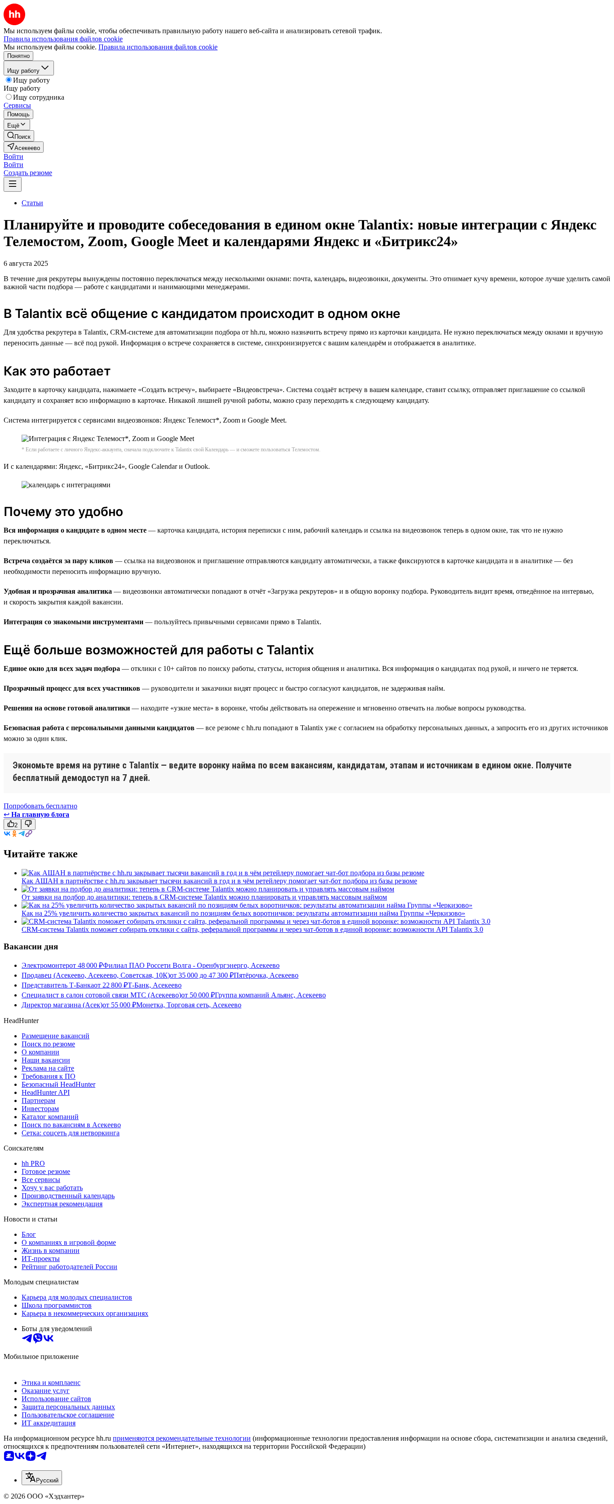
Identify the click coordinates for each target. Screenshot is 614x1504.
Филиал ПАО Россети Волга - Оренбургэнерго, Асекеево (191, 965)
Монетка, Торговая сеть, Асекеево (188, 1005)
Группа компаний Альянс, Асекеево (270, 995)
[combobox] (42, 1477)
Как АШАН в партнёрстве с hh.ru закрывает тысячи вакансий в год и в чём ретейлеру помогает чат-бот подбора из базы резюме (219, 881)
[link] (19, 135)
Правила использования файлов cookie (158, 47)
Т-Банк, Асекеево (155, 985)
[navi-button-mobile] (13, 184)
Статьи (32, 203)
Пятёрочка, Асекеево (266, 975)
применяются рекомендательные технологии (182, 1438)
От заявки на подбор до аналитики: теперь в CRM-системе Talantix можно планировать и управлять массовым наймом (204, 897)
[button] (13, 156)
